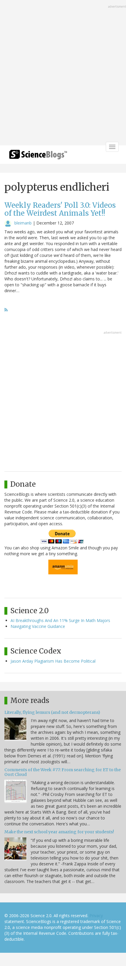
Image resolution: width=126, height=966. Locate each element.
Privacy (96, 915)
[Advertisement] (63, 73)
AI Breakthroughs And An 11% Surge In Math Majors (60, 620)
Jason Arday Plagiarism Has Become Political (53, 661)
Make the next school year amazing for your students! (59, 831)
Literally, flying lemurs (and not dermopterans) (52, 712)
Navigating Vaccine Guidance (38, 626)
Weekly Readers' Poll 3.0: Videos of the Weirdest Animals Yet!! (60, 209)
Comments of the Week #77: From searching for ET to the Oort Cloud (62, 772)
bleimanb (23, 223)
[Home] (38, 156)
